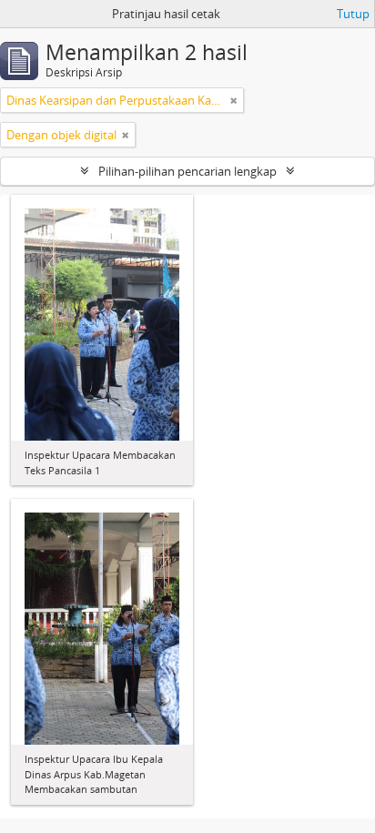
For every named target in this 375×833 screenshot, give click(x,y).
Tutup (353, 13)
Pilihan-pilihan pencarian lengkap (187, 171)
